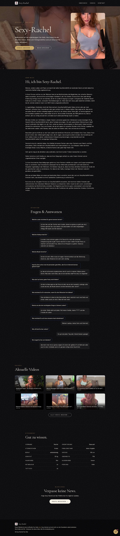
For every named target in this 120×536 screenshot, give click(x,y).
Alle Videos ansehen (60, 415)
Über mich (83, 3)
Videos (92, 3)
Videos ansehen (24, 48)
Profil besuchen (60, 501)
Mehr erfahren (43, 48)
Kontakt (101, 3)
